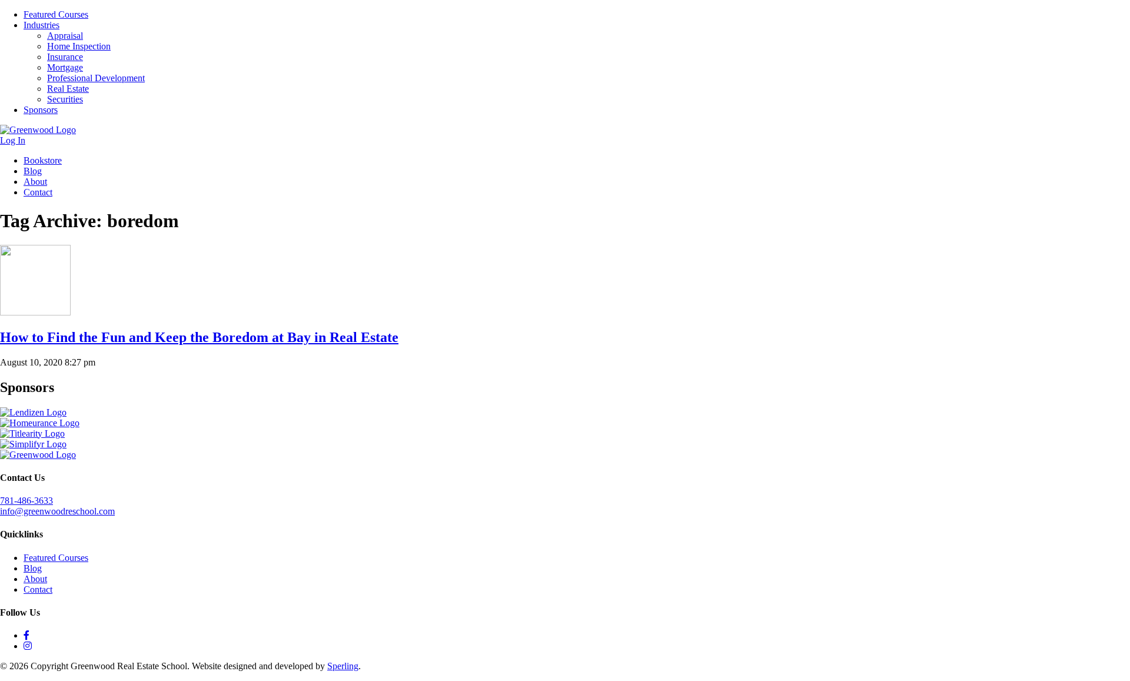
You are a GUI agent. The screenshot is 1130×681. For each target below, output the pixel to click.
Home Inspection (79, 46)
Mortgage (65, 67)
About (35, 182)
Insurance (65, 57)
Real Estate (68, 89)
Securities (65, 99)
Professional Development (96, 78)
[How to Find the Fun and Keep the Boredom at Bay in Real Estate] (35, 312)
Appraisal (65, 36)
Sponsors (41, 110)
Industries (41, 25)
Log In (12, 140)
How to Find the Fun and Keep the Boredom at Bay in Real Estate (199, 337)
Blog (33, 171)
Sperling (342, 666)
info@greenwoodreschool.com (57, 511)
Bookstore (43, 160)
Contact (38, 192)
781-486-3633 (26, 501)
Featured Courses (56, 14)
